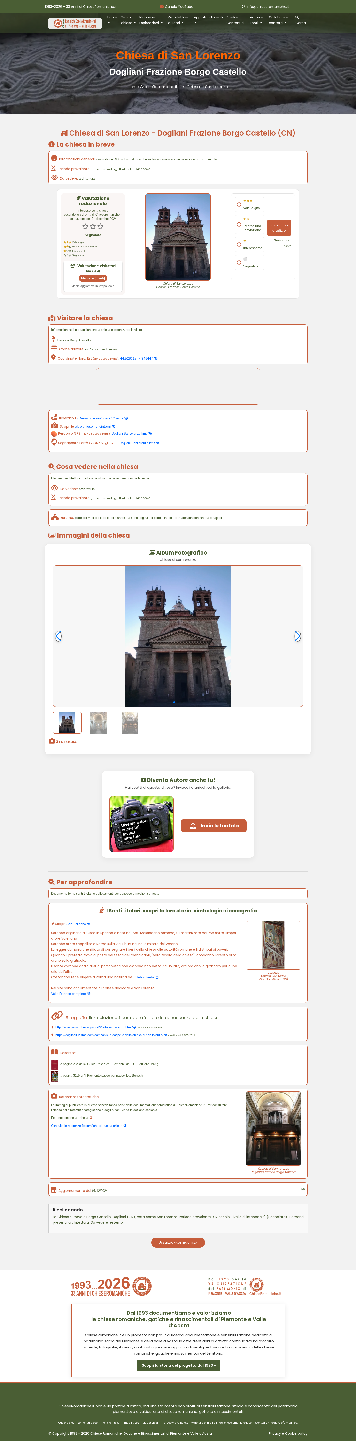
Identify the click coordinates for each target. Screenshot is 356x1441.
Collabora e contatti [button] (278, 20)
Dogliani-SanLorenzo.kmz (130, 433)
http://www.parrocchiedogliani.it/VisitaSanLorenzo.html (93, 1027)
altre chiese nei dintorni (93, 426)
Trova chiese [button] (127, 20)
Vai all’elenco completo (69, 994)
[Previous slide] (58, 636)
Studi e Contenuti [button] (235, 20)
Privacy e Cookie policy (288, 1433)
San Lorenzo (76, 924)
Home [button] (112, 17)
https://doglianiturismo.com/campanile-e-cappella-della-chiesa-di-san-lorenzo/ (109, 1035)
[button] (174, 702)
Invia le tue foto (220, 825)
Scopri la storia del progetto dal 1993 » (179, 1365)
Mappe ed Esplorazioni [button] (149, 20)
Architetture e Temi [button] (178, 20)
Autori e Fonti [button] (256, 20)
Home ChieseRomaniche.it (152, 87)
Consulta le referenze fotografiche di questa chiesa (87, 1125)
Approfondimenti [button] (208, 17)
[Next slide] (297, 636)
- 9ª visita (100, 418)
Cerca (300, 22)
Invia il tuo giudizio (279, 228)
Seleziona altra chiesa (179, 1243)
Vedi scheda (145, 977)
